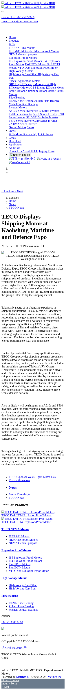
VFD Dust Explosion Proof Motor (29, 570)
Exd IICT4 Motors (19, 567)
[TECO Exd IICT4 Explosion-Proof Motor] (27, 518)
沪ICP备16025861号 (14, 647)
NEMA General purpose (23, 543)
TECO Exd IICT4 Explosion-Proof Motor (25, 522)
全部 (12, 44)
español (25, 162)
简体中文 (30, 158)
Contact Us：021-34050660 (17, 17)
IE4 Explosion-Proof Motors (25, 560)
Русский (55, 158)
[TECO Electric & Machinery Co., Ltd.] (33, 5)
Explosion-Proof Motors (16, 550)
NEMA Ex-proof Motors (23, 539)
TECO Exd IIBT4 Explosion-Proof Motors (26, 515)
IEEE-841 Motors (19, 536)
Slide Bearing (9, 595)
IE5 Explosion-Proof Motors (25, 557)
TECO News (16, 207)
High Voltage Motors (14, 578)
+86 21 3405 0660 (12, 622)
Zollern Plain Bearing (21, 606)
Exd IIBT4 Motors (19, 564)
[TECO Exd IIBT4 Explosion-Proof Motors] (27, 512)
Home (12, 37)
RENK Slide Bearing (21, 603)
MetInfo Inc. (55, 676)
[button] (8, 191)
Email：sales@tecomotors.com (19, 21)
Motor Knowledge (19, 494)
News (12, 204)
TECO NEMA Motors (15, 529)
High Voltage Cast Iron (22, 588)
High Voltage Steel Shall (23, 585)
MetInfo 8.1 (23, 676)
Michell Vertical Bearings (23, 609)
